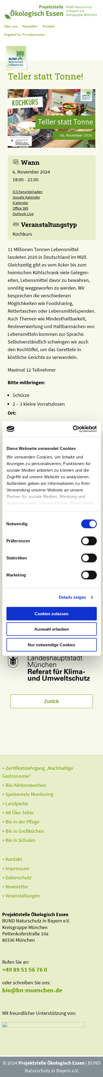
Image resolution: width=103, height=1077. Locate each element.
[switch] (89, 540)
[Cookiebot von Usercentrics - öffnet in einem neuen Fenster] (73, 429)
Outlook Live (23, 213)
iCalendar (20, 202)
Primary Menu (95, 56)
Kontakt (48, 26)
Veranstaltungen (22, 895)
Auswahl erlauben (51, 629)
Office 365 (20, 208)
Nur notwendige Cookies (51, 644)
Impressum (17, 868)
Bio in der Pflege (22, 821)
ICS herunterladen (28, 191)
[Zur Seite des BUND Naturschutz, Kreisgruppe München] (16, 59)
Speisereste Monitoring (29, 794)
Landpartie (16, 803)
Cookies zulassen (51, 613)
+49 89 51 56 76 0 (24, 969)
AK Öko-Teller (19, 812)
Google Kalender (26, 197)
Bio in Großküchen (24, 831)
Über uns (10, 26)
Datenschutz (18, 877)
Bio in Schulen (20, 840)
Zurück (51, 701)
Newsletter (30, 26)
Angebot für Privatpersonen (24, 34)
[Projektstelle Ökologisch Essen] (51, 11)
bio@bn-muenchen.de (32, 990)
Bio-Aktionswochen (25, 785)
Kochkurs (22, 234)
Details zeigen (72, 597)
